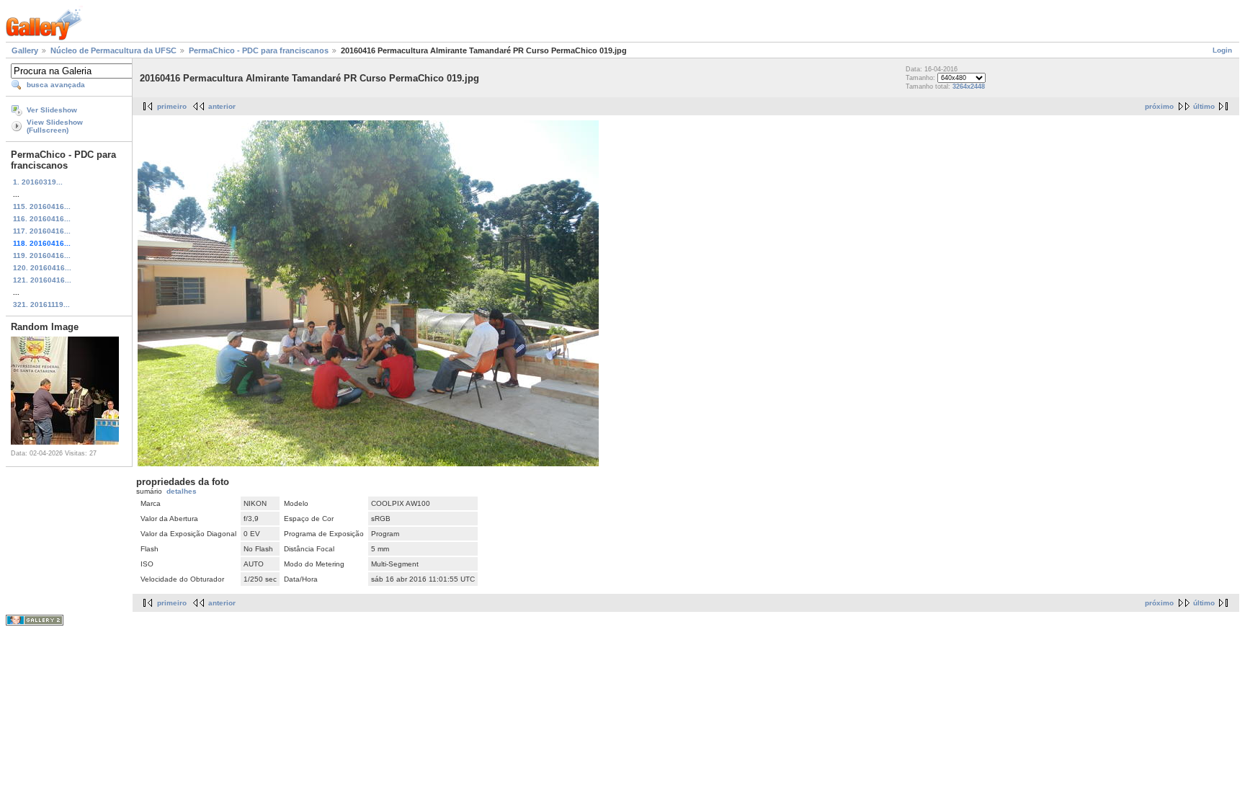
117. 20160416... (42, 231)
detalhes (181, 491)
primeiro (172, 106)
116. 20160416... (42, 219)
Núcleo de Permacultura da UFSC (113, 50)
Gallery (25, 50)
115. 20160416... (42, 206)
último (1204, 106)
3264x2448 (968, 86)
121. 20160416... (42, 280)
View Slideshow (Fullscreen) (55, 126)
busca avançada (56, 85)
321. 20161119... (41, 304)
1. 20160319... (38, 182)
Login (1222, 50)
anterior (222, 106)
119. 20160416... (42, 255)
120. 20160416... (42, 268)
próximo (1159, 106)
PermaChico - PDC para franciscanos (259, 50)
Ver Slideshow (52, 110)
